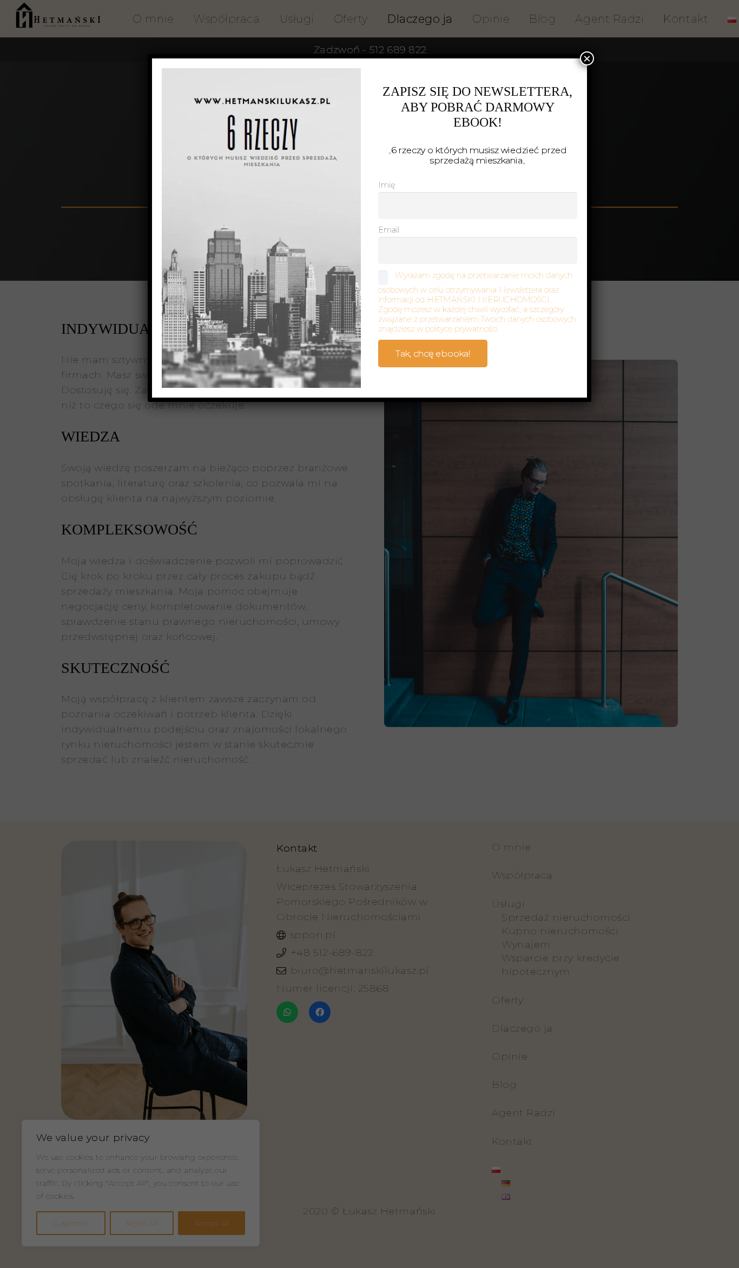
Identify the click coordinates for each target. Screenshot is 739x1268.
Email (388, 230)
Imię (386, 185)
